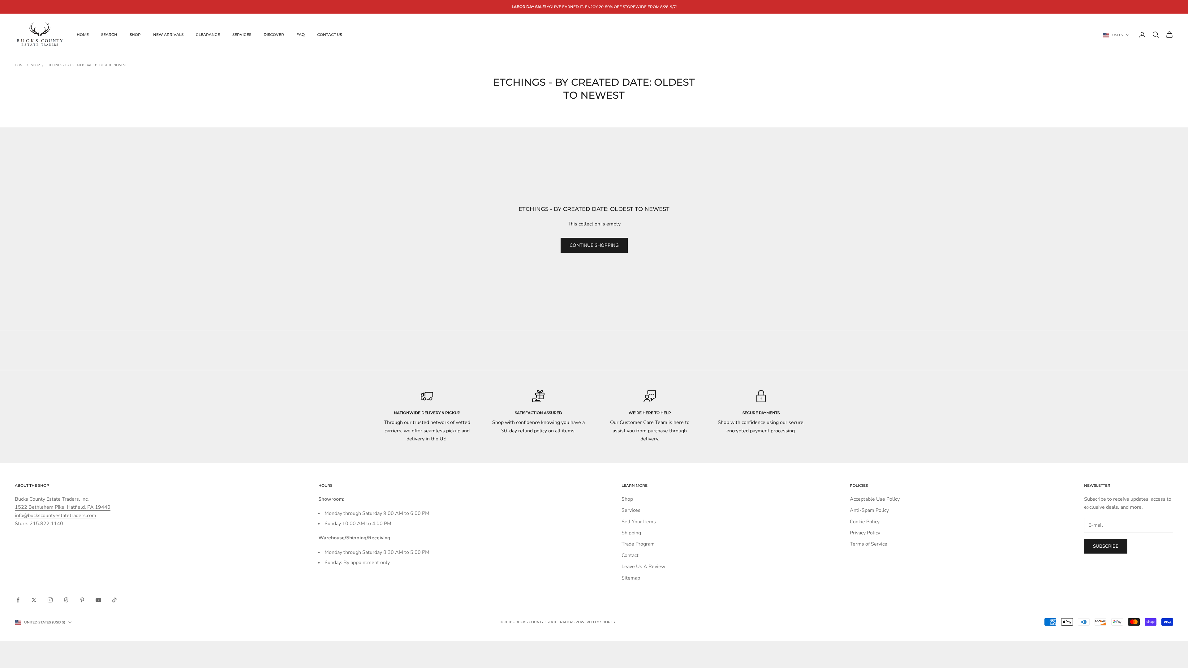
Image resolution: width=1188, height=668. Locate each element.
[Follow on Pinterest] (82, 600)
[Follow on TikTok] (114, 600)
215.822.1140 (46, 523)
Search (109, 34)
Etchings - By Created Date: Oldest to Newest (86, 65)
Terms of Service (868, 544)
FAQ (300, 34)
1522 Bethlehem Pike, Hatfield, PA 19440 (62, 507)
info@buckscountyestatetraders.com (55, 515)
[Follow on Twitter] (34, 600)
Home (83, 34)
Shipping (631, 532)
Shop (135, 34)
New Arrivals (168, 34)
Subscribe (1105, 546)
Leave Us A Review (643, 566)
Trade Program (638, 544)
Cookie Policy (865, 521)
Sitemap (631, 578)
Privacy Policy (865, 532)
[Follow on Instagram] (50, 600)
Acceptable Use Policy (875, 499)
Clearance (208, 34)
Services (241, 34)
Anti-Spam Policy (869, 510)
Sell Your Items (639, 521)
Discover (274, 34)
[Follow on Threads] (66, 600)
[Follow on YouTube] (98, 600)
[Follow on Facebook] (18, 600)
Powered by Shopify (595, 622)
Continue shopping (594, 245)
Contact (630, 555)
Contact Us (329, 34)
